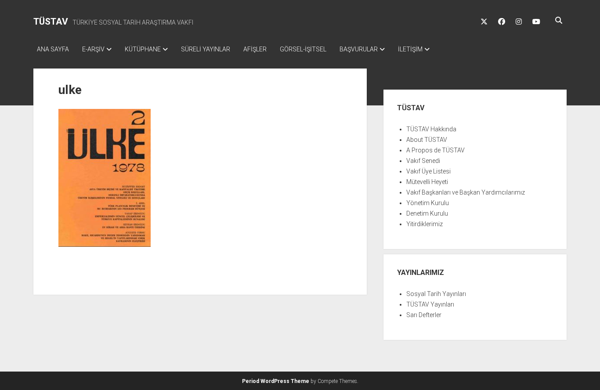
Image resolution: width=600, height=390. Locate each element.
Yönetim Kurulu (427, 202)
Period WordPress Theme (275, 381)
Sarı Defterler (423, 314)
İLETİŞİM (410, 49)
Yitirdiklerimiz (424, 224)
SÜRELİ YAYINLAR (205, 49)
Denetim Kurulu (427, 213)
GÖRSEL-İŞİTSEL (303, 49)
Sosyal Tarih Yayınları (436, 293)
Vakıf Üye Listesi (428, 171)
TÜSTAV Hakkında (431, 129)
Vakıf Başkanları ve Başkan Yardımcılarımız (465, 192)
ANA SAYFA (53, 49)
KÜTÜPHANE (143, 49)
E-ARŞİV (93, 49)
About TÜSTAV (426, 139)
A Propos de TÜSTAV (435, 150)
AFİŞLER (255, 49)
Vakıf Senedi (423, 160)
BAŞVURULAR (359, 49)
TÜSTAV (50, 21)
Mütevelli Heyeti (427, 181)
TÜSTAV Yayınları (430, 304)
